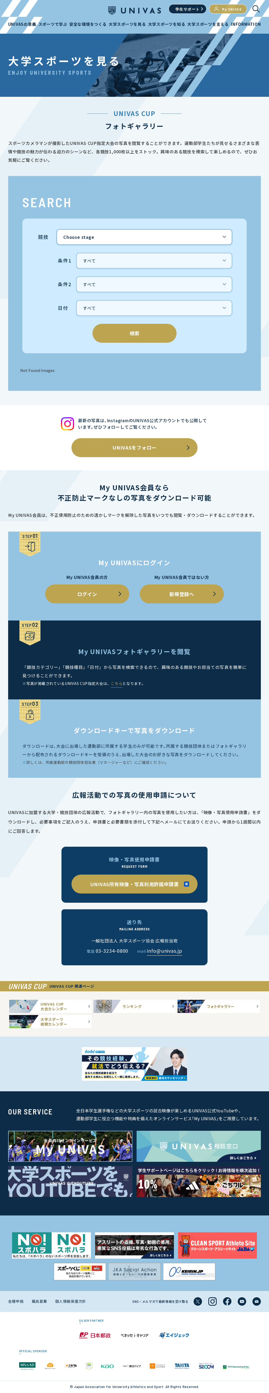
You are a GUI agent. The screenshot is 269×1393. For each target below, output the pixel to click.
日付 (63, 308)
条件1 (64, 261)
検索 (134, 333)
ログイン (87, 593)
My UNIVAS (232, 9)
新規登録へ (181, 593)
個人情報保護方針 (70, 1301)
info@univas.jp (164, 950)
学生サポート (187, 9)
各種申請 (16, 1301)
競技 (43, 237)
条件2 (64, 284)
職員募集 (39, 1301)
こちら (116, 683)
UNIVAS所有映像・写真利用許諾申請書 (134, 884)
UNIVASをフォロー (134, 447)
